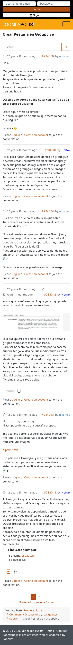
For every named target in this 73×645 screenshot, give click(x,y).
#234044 (50, 492)
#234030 (48, 56)
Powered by (27, 602)
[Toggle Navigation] (66, 24)
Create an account (36, 135)
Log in (37, 9)
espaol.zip (28, 555)
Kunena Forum (45, 602)
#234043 (48, 414)
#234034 (48, 211)
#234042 (50, 294)
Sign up (38, 15)
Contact (61, 630)
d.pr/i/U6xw (10, 450)
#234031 (50, 150)
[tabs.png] (36, 322)
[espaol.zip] (9, 571)
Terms (50, 630)
